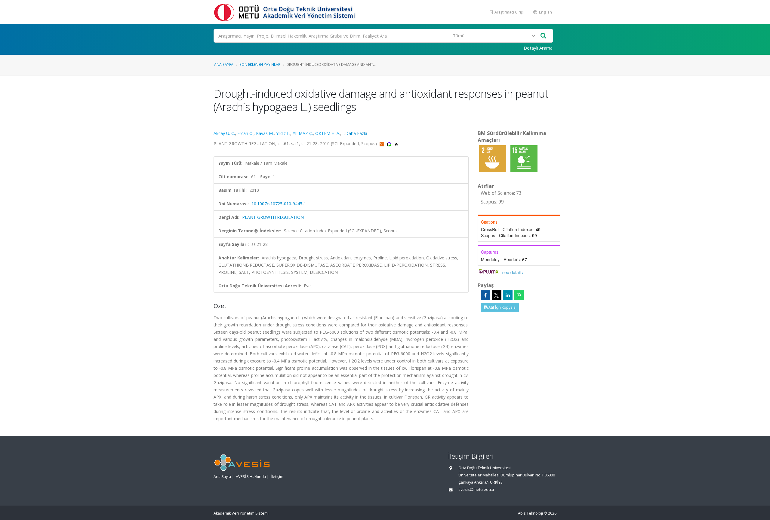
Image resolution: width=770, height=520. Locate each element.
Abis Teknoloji (530, 513)
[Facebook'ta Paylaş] (485, 295)
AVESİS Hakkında (251, 476)
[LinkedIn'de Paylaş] (508, 295)
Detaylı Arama (538, 48)
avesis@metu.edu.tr (476, 489)
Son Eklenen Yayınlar (259, 64)
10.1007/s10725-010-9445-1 (278, 203)
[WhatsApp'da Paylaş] (519, 295)
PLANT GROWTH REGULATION (273, 217)
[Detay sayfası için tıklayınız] (493, 158)
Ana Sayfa (223, 64)
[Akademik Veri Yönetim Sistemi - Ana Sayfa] (238, 12)
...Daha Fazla (355, 133)
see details (512, 272)
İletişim (277, 476)
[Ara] (543, 36)
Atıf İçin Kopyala (502, 307)
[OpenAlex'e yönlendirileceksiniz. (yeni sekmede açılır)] (396, 143)
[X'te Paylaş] (496, 295)
